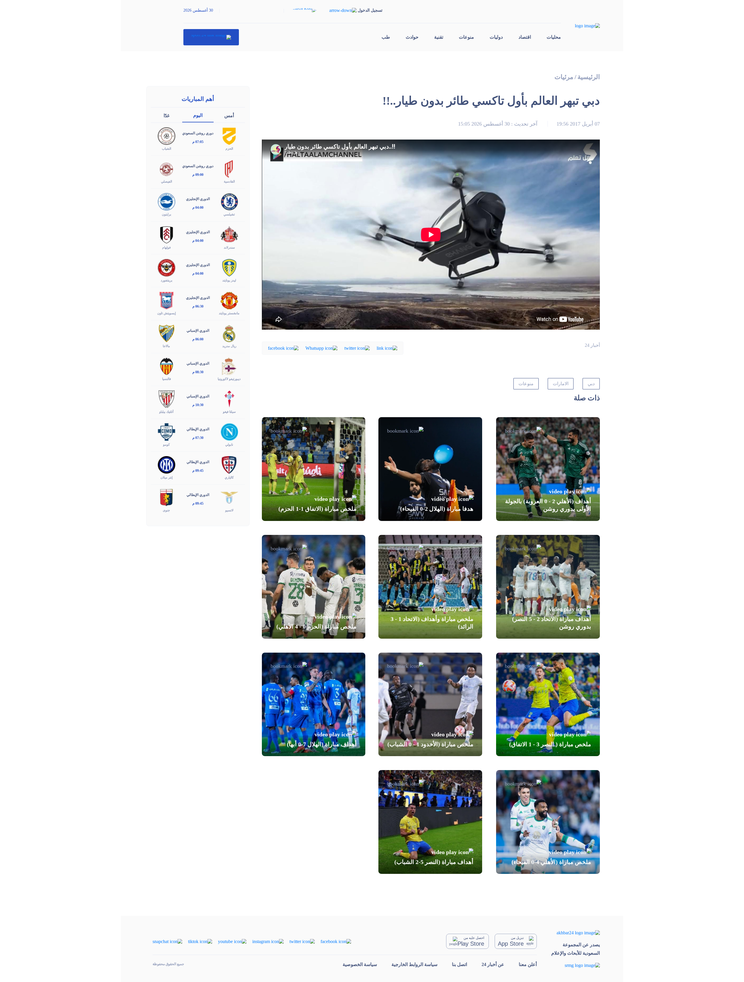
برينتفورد (166, 280)
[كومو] (166, 431)
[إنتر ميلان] (166, 464)
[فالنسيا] (166, 365)
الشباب (166, 148)
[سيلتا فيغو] (229, 398)
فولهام (166, 247)
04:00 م (197, 208)
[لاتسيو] (229, 497)
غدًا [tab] (166, 115)
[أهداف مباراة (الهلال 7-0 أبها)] (314, 704)
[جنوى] (166, 497)
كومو (166, 444)
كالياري (229, 477)
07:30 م (197, 438)
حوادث (412, 37)
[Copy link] (387, 347)
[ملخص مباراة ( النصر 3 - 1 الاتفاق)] (548, 704)
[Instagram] (268, 940)
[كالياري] (229, 464)
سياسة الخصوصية (360, 964)
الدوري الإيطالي (198, 429)
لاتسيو (229, 510)
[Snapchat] (167, 940)
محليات (554, 37)
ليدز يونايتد (229, 280)
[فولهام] (166, 234)
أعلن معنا (528, 964)
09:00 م (197, 175)
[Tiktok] (200, 940)
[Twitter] (357, 347)
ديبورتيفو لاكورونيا (229, 379)
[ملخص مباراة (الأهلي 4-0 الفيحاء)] (548, 822)
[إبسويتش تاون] (166, 299)
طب (386, 37)
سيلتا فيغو (229, 411)
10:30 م (197, 405)
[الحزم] (229, 135)
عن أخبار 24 (493, 964)
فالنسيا (166, 379)
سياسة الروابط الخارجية (414, 964)
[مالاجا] (166, 333)
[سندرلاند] (229, 234)
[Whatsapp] (321, 347)
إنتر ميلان (166, 477)
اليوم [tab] (198, 115)
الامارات (560, 383)
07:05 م (197, 142)
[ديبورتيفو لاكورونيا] (229, 365)
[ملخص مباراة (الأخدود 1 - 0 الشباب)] (430, 704)
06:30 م (197, 306)
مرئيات (564, 77)
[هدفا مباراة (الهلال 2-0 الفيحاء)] (430, 469)
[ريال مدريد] (229, 333)
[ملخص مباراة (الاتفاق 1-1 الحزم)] (314, 469)
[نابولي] (229, 431)
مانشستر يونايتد (229, 313)
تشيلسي (229, 214)
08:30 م (197, 372)
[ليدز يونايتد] (229, 267)
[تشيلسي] (229, 201)
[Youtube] (232, 940)
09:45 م (197, 471)
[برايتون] (166, 201)
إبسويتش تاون (166, 313)
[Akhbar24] (575, 932)
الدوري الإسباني (198, 330)
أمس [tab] (229, 115)
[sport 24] (211, 37)
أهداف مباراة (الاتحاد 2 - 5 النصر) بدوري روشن (551, 623)
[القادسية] (229, 168)
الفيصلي (166, 181)
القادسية (229, 181)
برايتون (166, 214)
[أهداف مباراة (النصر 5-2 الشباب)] (430, 822)
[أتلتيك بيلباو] (166, 398)
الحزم (229, 148)
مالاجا (166, 346)
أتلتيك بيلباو (166, 411)
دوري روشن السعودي (197, 133)
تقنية (438, 37)
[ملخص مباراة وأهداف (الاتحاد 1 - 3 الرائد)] (430, 587)
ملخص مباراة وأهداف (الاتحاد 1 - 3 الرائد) (432, 623)
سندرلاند (229, 247)
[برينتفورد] (166, 267)
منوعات (466, 37)
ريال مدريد (229, 346)
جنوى (166, 510)
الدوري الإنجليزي (198, 199)
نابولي (229, 444)
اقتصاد (524, 37)
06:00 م (197, 339)
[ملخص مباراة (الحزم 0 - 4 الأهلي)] (314, 587)
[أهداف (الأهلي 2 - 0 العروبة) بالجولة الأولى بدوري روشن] (548, 469)
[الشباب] (166, 135)
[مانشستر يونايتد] (229, 299)
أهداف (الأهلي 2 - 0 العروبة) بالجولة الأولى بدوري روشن (548, 505)
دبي (591, 383)
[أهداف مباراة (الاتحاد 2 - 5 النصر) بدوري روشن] (548, 587)
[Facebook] (283, 347)
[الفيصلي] (166, 168)
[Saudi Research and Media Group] (575, 965)
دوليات (496, 37)
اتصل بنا (459, 964)
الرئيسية (588, 77)
